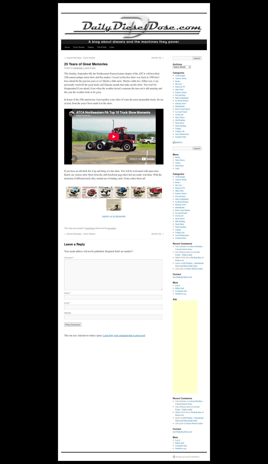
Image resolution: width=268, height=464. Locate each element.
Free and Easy (180, 95)
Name (67, 293)
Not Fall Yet (157, 57)
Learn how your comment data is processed (124, 335)
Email (67, 303)
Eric (94, 68)
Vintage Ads (180, 131)
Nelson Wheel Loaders (194, 268)
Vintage (178, 128)
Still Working (180, 120)
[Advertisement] (185, 347)
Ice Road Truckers (182, 100)
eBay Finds (179, 89)
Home (67, 47)
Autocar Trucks (181, 78)
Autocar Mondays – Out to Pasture (79, 57)
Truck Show (90, 228)
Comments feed (181, 291)
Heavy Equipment (181, 98)
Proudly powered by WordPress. (188, 456)
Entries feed (179, 288)
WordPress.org (180, 293)
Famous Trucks (181, 92)
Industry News (180, 103)
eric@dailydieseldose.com (182, 277)
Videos (91, 47)
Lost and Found (181, 111)
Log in (177, 285)
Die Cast (178, 84)
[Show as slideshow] (114, 216)
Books (177, 81)
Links (111, 47)
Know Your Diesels (182, 109)
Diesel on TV (180, 86)
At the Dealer (180, 75)
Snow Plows (180, 117)
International (179, 106)
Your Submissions (182, 134)
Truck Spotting (180, 125)
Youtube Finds (180, 137)
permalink (112, 228)
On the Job (179, 114)
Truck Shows (79, 47)
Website (67, 312)
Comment (69, 257)
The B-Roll (101, 47)
